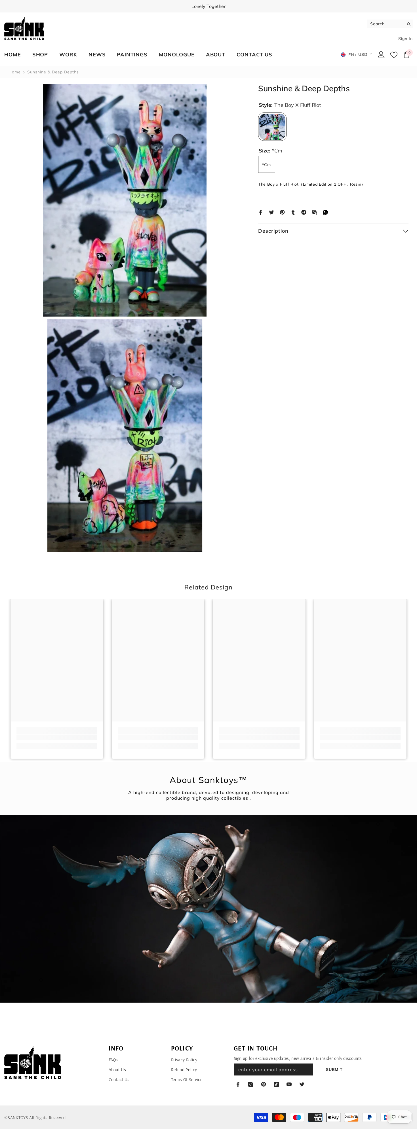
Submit (334, 1069)
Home (15, 72)
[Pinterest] (282, 211)
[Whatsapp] (325, 211)
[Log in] (381, 54)
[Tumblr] (293, 211)
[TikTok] (276, 1084)
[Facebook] (260, 211)
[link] (56, 737)
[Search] (390, 24)
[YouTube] (289, 1084)
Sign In (405, 38)
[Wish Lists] (393, 54)
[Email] (314, 211)
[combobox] (385, 24)
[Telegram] (303, 211)
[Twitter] (271, 211)
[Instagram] (251, 1084)
